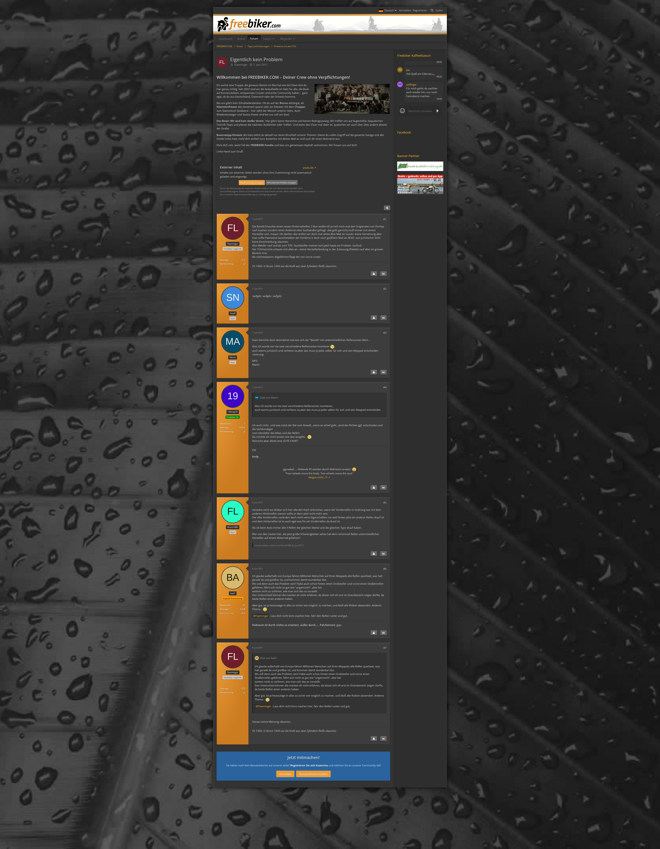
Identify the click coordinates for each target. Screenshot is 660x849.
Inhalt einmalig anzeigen (251, 182)
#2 (385, 288)
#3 (385, 332)
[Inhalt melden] (374, 273)
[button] (388, 10)
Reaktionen (225, 423)
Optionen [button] (434, 64)
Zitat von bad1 (268, 658)
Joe (408, 70)
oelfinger (411, 84)
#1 (385, 219)
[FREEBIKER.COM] (330, 24)
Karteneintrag (226, 263)
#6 (385, 568)
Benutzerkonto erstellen (313, 774)
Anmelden (405, 10)
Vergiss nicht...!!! (317, 477)
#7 (385, 647)
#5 (385, 502)
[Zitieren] (383, 273)
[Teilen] (387, 208)
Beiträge (224, 259)
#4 (385, 387)
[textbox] (420, 111)
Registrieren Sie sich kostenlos (309, 765)
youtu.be (308, 167)
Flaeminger (241, 64)
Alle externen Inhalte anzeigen (281, 182)
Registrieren (420, 10)
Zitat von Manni (269, 397)
